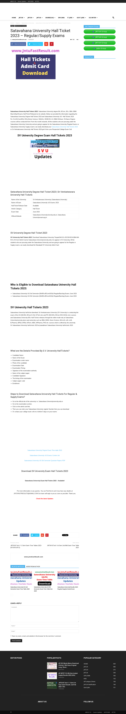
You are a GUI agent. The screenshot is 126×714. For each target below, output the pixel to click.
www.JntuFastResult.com (19, 39)
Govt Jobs (80, 18)
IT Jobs (69, 18)
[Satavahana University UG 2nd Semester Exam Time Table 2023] (21, 578)
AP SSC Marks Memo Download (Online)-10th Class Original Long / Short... (68, 665)
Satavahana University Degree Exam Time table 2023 (44, 450)
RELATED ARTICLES (18, 566)
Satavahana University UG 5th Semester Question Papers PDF (44, 460)
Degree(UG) (49, 18)
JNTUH (30, 18)
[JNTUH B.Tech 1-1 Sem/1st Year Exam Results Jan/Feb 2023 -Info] (52, 685)
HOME (14, 18)
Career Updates (22, 1)
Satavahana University (21, 26)
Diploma (61, 18)
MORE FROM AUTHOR (33, 566)
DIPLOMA (87, 676)
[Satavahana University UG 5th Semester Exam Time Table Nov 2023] (44, 578)
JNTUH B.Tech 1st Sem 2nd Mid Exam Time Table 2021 (63, 546)
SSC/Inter (92, 18)
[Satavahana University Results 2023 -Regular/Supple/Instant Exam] (68, 578)
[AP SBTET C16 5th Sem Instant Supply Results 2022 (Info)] (52, 675)
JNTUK (21, 18)
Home (12, 23)
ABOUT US (13, 1)
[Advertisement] (44, 95)
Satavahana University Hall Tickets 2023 (65, 127)
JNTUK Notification (90, 684)
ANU (85, 678)
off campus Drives (89, 681)
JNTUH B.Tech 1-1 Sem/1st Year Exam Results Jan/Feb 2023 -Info (67, 684)
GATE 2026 (30, 1)
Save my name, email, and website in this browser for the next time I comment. (36, 636)
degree (12, 26)
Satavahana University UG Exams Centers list (45, 455)
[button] (113, 17)
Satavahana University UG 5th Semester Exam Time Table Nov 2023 (43, 589)
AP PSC (37, 1)
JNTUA (39, 18)
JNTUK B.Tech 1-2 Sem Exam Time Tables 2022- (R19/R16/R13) (26, 546)
